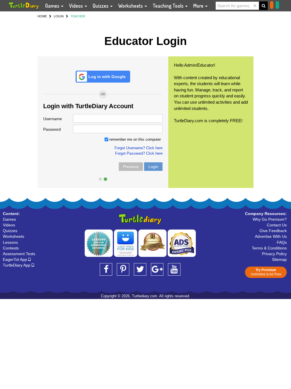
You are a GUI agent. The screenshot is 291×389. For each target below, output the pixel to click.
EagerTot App (15, 259)
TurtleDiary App (17, 265)
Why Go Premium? (270, 219)
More (199, 6)
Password (52, 129)
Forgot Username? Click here (139, 148)
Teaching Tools (169, 6)
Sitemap (279, 259)
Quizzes (101, 6)
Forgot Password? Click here (139, 153)
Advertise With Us (271, 236)
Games (53, 6)
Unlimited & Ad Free (266, 272)
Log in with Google (107, 76)
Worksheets (131, 6)
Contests (11, 248)
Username (52, 118)
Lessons (10, 242)
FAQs (282, 242)
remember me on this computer (134, 139)
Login (153, 166)
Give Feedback (273, 230)
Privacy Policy (274, 253)
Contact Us (277, 225)
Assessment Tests (19, 253)
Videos (76, 6)
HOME (42, 16)
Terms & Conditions (269, 248)
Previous (131, 166)
